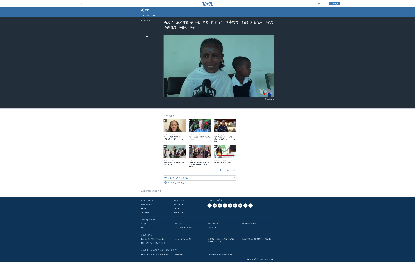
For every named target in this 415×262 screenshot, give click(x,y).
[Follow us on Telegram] (245, 205)
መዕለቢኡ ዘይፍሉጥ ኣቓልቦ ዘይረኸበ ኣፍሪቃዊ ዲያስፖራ (221, 240)
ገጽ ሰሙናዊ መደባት (249, 224)
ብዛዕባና (143, 209)
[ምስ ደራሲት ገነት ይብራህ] (225, 151)
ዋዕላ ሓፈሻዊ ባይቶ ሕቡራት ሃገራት (153, 243)
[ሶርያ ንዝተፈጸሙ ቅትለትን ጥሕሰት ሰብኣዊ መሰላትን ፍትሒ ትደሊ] (225, 125)
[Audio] (325, 3)
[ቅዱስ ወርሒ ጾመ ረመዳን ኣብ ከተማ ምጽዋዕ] (175, 151)
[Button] (145, 37)
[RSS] (240, 205)
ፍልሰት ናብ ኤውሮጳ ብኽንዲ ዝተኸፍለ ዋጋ (256, 239)
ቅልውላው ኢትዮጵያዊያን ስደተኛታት (153, 239)
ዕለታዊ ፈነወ (178, 213)
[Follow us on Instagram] (220, 205)
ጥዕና (142, 228)
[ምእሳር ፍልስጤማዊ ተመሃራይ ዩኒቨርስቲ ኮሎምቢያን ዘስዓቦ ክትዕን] (200, 151)
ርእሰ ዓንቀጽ (145, 213)
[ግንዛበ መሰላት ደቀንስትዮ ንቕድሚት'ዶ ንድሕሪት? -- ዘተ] (175, 125)
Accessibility (179, 254)
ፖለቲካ (143, 224)
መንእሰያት (178, 224)
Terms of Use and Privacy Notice (220, 254)
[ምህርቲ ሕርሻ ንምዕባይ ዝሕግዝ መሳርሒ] (200, 125)
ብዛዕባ (154, 15)
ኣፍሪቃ (176, 209)
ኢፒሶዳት (146, 15)
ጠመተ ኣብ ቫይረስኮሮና (183, 239)
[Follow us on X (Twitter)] (225, 205)
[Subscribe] (235, 205)
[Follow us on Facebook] (210, 205)
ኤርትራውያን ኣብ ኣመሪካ (183, 228)
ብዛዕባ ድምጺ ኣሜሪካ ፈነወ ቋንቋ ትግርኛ (154, 254)
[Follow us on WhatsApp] (250, 205)
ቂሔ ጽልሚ (212, 228)
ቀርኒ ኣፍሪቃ (178, 205)
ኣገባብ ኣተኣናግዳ (147, 205)
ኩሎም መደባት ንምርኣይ (228, 170)
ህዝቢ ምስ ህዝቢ (213, 224)
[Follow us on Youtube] (215, 205)
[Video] (319, 3)
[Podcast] (230, 205)
